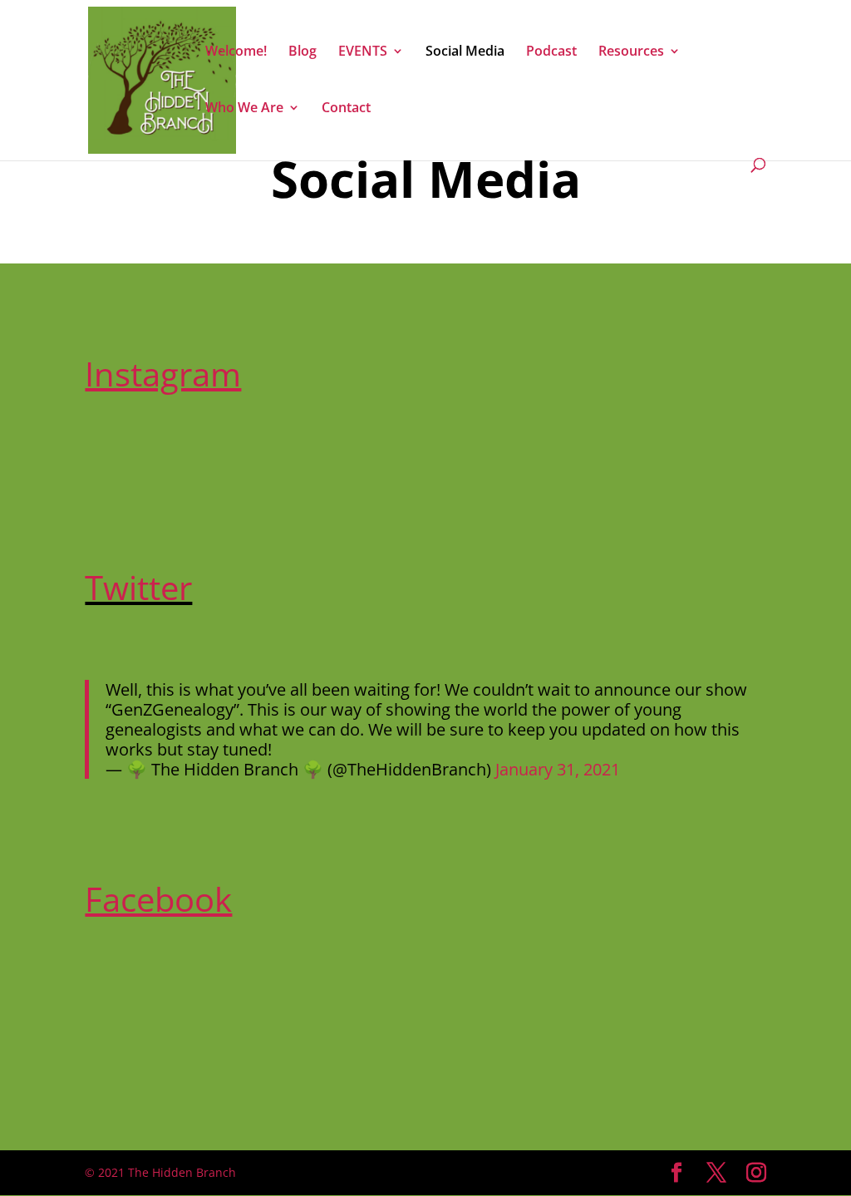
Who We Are (244, 108)
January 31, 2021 (557, 769)
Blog (302, 52)
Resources (631, 52)
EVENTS (362, 52)
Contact (346, 108)
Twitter (138, 587)
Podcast (551, 52)
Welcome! (236, 52)
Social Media (465, 52)
